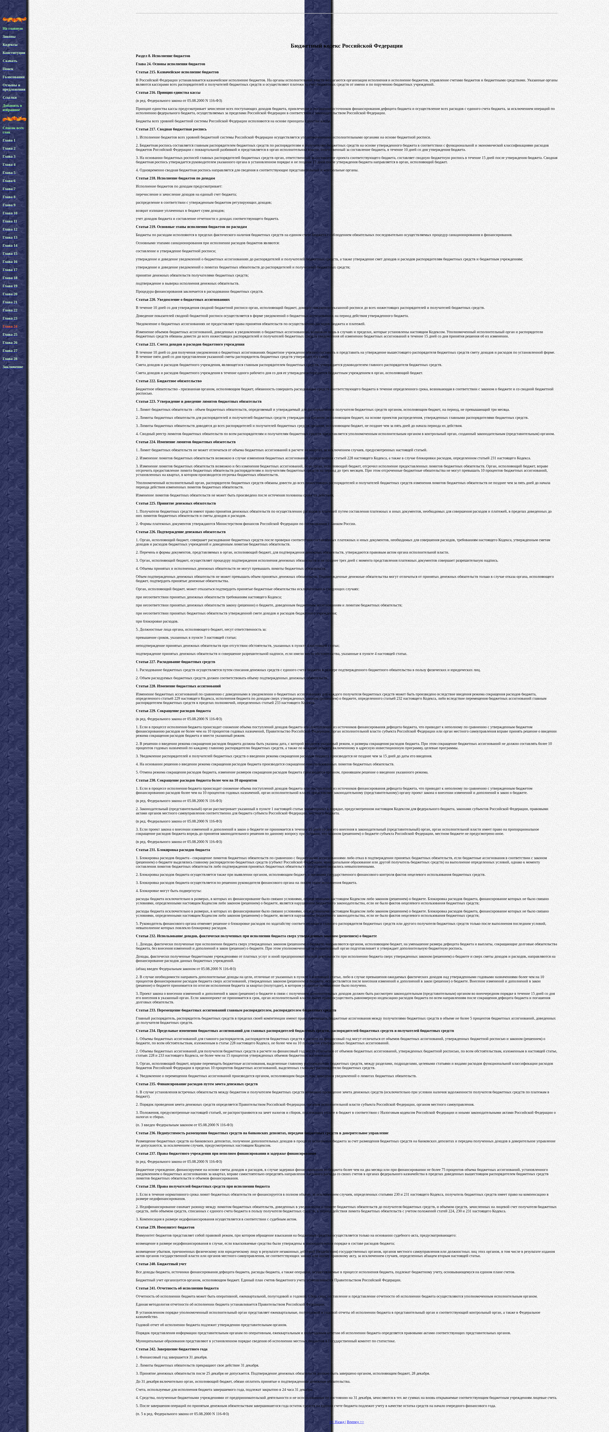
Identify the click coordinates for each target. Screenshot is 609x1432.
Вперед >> (355, 1422)
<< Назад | (337, 1422)
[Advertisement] (346, 27)
